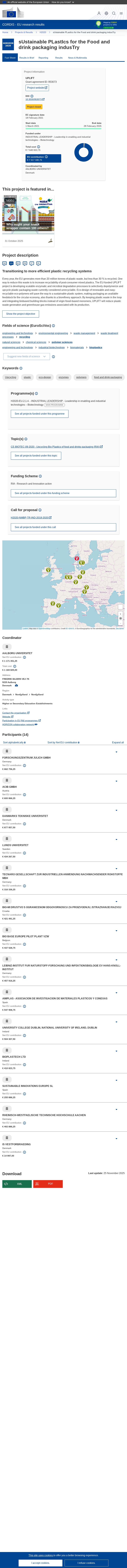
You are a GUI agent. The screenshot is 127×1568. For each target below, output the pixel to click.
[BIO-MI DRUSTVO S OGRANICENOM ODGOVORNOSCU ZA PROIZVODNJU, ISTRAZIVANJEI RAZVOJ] (84, 591)
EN (11, 263)
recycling (24, 337)
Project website (38, 87)
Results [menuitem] (59, 57)
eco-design (45, 377)
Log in (99, 13)
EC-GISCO (70, 628)
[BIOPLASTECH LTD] (48, 569)
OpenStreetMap (44, 628)
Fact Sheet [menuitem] (10, 57)
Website (17, 716)
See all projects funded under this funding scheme (42, 493)
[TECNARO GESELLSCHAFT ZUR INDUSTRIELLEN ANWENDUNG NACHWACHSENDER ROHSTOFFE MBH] (75, 582)
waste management (84, 333)
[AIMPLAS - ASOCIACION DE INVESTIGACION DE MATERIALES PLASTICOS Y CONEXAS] (58, 605)
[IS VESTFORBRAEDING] (81, 562)
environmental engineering (53, 333)
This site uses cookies (40, 1555)
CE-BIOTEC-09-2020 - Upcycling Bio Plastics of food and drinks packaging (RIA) (55, 446)
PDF (50, 1183)
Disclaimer (120, 628)
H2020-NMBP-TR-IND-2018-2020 (30, 517)
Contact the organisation (25, 712)
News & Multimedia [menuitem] (77, 57)
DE (4, 263)
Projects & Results (24, 32)
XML (19, 1184)
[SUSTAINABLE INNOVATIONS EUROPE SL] (52, 603)
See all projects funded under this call (35, 527)
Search (113, 13)
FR (25, 263)
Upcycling (10, 377)
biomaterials (77, 347)
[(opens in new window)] (13, 12)
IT (32, 263)
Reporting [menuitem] (43, 57)
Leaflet (25, 628)
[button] (106, 13)
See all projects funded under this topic (36, 455)
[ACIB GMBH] (86, 587)
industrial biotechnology (52, 347)
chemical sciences (36, 342)
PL (38, 263)
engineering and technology (17, 333)
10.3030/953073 (34, 99)
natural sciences (11, 342)
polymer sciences (62, 342)
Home (5, 32)
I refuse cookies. (86, 1563)
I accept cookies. (40, 1563)
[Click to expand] (116, 752)
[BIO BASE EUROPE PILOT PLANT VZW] (67, 577)
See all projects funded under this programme (40, 413)
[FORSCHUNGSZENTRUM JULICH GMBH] (82, 572)
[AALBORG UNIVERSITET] (76, 558)
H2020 (43, 32)
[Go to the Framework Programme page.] (8, 44)
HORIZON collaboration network (29, 724)
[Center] (120, 618)
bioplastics (95, 347)
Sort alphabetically (13, 742)
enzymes (64, 377)
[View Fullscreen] (120, 606)
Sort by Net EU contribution (63, 742)
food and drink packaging (108, 377)
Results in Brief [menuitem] (26, 57)
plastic (27, 377)
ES (18, 263)
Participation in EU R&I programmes (31, 720)
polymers (81, 377)
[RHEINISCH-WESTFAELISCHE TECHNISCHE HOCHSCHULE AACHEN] (70, 577)
